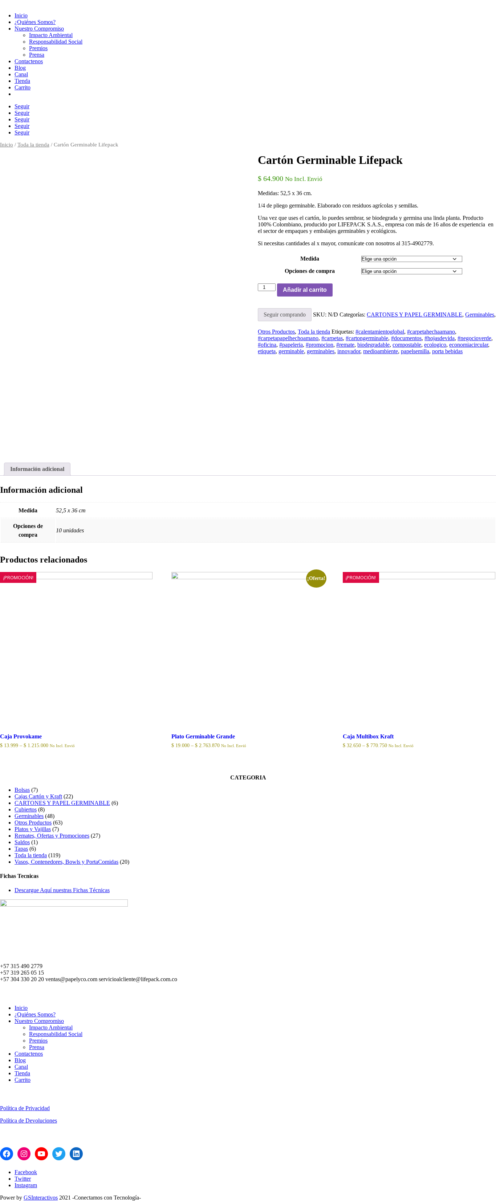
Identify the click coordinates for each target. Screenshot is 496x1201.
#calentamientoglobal (379, 332)
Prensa (36, 55)
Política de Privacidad (25, 1108)
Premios (38, 48)
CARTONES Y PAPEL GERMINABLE (414, 314)
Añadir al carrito (305, 290)
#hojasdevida (439, 338)
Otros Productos (276, 332)
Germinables (479, 314)
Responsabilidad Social (55, 42)
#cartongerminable (367, 338)
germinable (291, 351)
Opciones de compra (310, 271)
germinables (320, 351)
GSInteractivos (41, 1197)
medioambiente (380, 351)
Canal (21, 74)
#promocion (319, 345)
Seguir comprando (285, 314)
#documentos (406, 338)
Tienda (22, 81)
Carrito (23, 87)
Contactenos (29, 61)
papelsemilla (415, 351)
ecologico (435, 345)
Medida (309, 258)
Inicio (21, 15)
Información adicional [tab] (37, 469)
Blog (20, 68)
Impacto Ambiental (51, 35)
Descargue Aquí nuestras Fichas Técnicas (62, 890)
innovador (348, 351)
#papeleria (291, 345)
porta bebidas (447, 351)
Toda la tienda (33, 145)
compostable (407, 345)
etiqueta (267, 351)
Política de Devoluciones (28, 1120)
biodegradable (373, 345)
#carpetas (332, 338)
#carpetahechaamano (431, 332)
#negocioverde (474, 338)
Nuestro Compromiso (39, 28)
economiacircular (468, 345)
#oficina (267, 345)
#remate (345, 345)
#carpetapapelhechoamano (288, 338)
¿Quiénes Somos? (35, 22)
